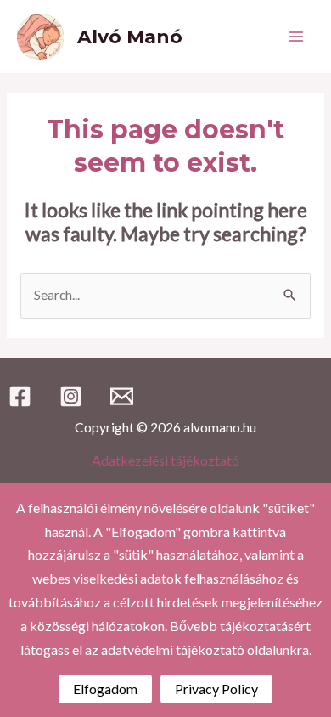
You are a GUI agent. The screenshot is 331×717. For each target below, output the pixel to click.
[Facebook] (19, 396)
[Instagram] (70, 396)
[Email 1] (121, 396)
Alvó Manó (129, 36)
